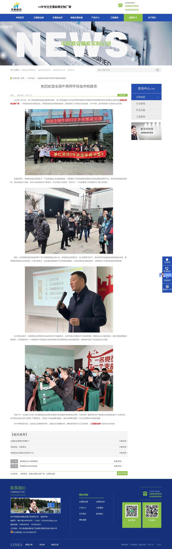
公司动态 (31, 78)
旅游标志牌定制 (44, 70)
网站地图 (82, 520)
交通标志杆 (58, 17)
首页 (23, 78)
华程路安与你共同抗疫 (28, 466)
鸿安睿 (42, 545)
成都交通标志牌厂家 (37, 474)
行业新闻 (140, 103)
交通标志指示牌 (59, 70)
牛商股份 (133, 545)
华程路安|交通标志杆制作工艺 (22, 453)
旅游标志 (71, 70)
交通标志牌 (39, 17)
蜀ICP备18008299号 (25, 521)
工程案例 (114, 17)
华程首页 (20, 17)
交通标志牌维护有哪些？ (20, 441)
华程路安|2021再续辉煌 (29, 461)
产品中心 (95, 17)
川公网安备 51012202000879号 (24, 532)
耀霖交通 (28, 545)
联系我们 (99, 514)
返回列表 (122, 95)
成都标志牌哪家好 (29, 70)
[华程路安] (16, 7)
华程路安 (23, 474)
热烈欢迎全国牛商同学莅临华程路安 (52, 78)
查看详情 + (118, 461)
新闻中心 (133, 17)
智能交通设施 (77, 17)
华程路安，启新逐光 (18, 447)
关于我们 (152, 17)
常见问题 (140, 110)
